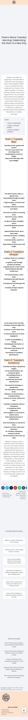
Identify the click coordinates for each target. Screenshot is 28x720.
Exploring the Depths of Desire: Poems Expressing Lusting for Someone (21, 495)
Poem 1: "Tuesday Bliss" (14, 123)
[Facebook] (3, 488)
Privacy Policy (5, 709)
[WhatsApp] (19, 488)
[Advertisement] (14, 20)
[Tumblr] (23, 488)
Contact (3, 714)
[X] (11, 488)
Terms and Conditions (7, 712)
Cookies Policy (5, 711)
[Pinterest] (15, 488)
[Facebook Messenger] (7, 488)
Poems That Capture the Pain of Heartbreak (7, 495)
